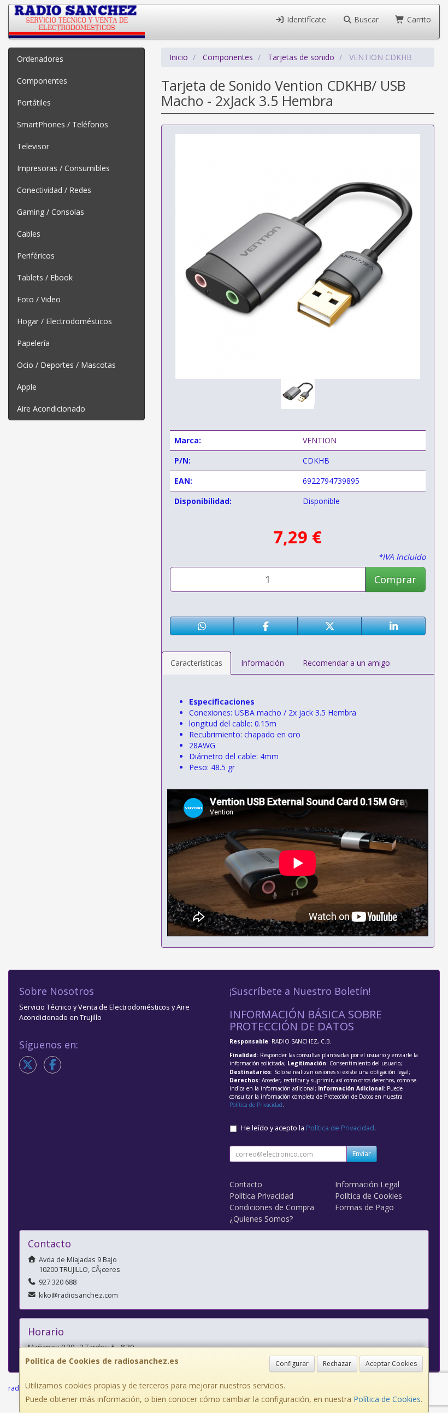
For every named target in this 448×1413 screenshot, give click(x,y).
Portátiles (34, 102)
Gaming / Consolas (50, 212)
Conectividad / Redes (54, 190)
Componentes (42, 80)
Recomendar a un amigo (346, 663)
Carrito (418, 19)
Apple (27, 387)
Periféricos (36, 255)
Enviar (361, 1153)
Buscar (365, 19)
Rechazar (337, 1363)
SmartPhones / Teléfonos (62, 124)
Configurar (292, 1363)
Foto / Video (39, 299)
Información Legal (367, 1184)
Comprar (395, 579)
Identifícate (305, 19)
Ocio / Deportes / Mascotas (66, 365)
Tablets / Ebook (45, 277)
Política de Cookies (387, 1399)
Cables (28, 233)
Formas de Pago (364, 1207)
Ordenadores (40, 59)
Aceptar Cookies (391, 1363)
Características (196, 663)
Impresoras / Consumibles (63, 168)
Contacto (245, 1184)
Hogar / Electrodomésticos (64, 321)
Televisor (33, 146)
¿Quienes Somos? (261, 1218)
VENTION (320, 440)
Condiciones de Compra (271, 1207)
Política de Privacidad (255, 1105)
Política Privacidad (261, 1196)
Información (262, 663)
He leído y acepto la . (308, 1128)
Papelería (33, 343)
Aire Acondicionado (51, 408)
